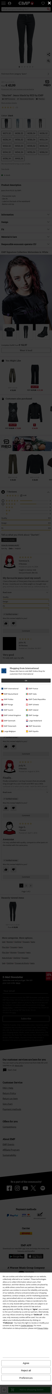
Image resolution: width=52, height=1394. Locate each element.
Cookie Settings (27, 1325)
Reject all (26, 1370)
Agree (26, 1363)
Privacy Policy (42, 1328)
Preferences (26, 1377)
